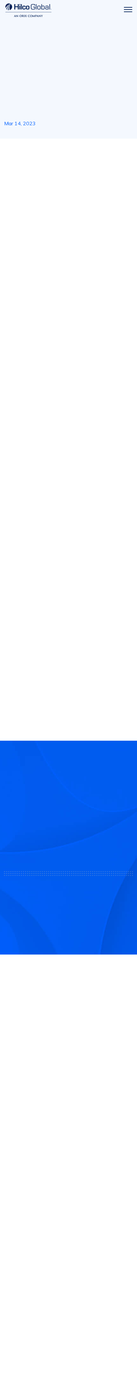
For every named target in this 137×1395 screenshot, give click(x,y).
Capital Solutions (25, 1172)
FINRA (55, 1118)
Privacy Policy (68, 1359)
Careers (14, 1255)
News (27, 150)
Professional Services (30, 1186)
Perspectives (20, 1269)
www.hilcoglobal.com (62, 678)
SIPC (67, 1118)
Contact (14, 1241)
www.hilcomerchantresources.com (48, 516)
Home (10, 150)
